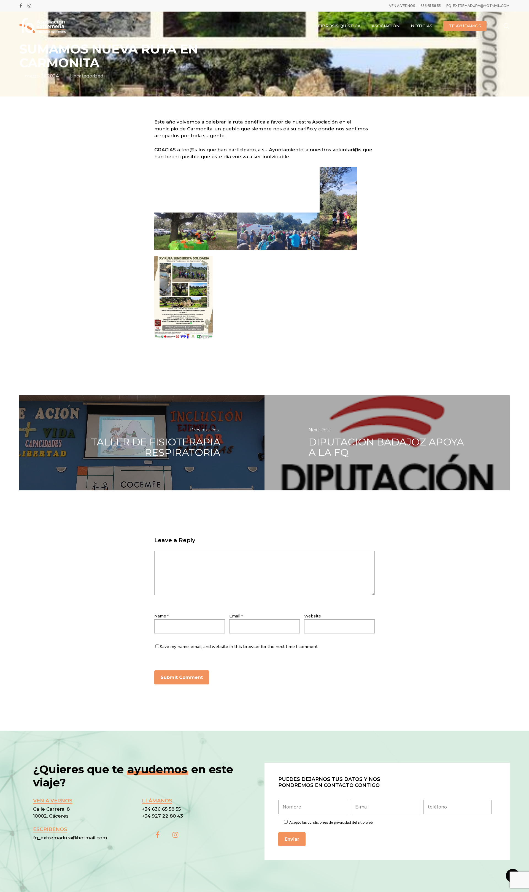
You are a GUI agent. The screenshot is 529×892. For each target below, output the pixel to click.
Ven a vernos (52, 801)
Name (161, 616)
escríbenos (50, 829)
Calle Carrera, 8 (51, 809)
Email (236, 616)
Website (312, 616)
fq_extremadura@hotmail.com (70, 837)
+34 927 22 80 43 (162, 816)
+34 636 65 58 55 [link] (162, 809)
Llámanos (157, 801)
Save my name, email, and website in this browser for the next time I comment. (239, 646)
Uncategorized (86, 76)
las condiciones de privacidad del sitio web (337, 822)
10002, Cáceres (51, 816)
